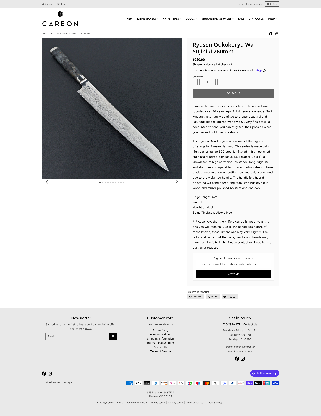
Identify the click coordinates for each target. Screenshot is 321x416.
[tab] (100, 182)
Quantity (198, 76)
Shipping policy (214, 402)
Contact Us (250, 324)
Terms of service (194, 402)
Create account (254, 4)
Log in (240, 4)
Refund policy (158, 402)
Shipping (198, 64)
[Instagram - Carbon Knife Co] (277, 33)
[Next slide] (176, 181)
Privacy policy (175, 402)
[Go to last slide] (47, 181)
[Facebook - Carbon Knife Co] (270, 33)
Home (45, 33)
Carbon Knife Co (114, 402)
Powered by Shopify (137, 402)
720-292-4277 (231, 324)
